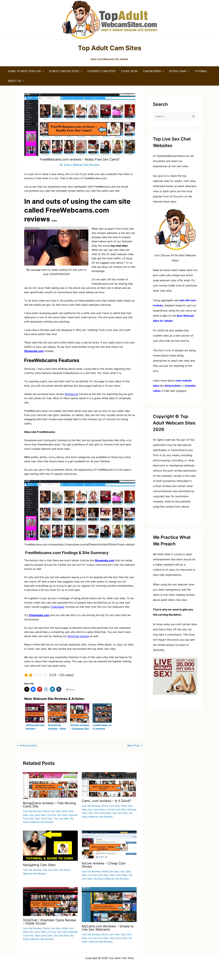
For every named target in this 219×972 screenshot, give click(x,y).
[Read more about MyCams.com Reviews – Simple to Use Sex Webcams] (109, 904)
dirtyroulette (173, 385)
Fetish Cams (177, 71)
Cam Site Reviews (32, 811)
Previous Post (27, 745)
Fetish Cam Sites (110, 871)
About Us (14, 80)
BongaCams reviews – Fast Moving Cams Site (49, 804)
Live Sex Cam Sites (57, 815)
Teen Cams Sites (43, 818)
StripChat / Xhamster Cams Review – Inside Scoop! (49, 921)
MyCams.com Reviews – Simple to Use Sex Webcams (108, 927)
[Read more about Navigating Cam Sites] (50, 845)
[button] (42, 71)
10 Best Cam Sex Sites (64, 71)
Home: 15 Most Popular (24, 71)
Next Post (135, 745)
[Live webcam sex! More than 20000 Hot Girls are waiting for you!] (175, 676)
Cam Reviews (152, 71)
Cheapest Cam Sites (101, 71)
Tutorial (201, 71)
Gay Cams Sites (37, 815)
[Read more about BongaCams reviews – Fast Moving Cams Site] (50, 785)
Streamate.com (34, 351)
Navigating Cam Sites (39, 865)
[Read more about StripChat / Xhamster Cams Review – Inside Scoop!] (50, 901)
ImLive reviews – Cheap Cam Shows (104, 864)
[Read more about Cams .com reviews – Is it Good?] (109, 784)
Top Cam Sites (61, 818)
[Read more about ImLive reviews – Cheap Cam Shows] (109, 844)
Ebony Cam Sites (52, 811)
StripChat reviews (78, 636)
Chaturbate (57, 606)
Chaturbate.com (39, 615)
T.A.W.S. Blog (129, 71)
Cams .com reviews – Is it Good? (106, 801)
